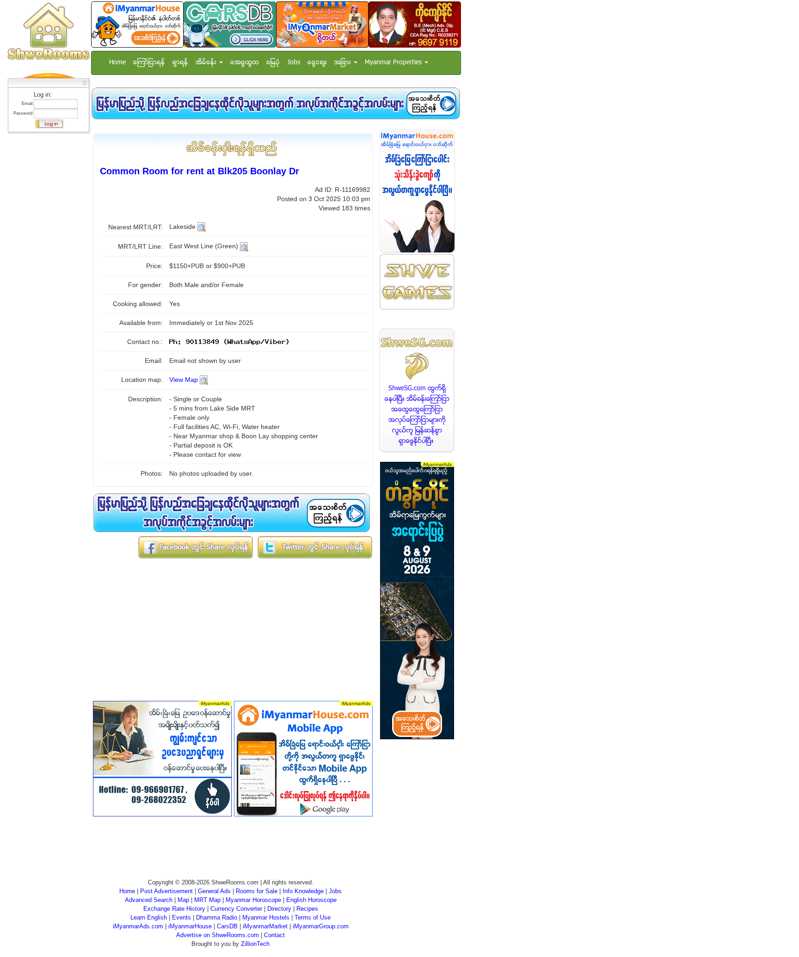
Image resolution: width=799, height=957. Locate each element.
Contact (274, 935)
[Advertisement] (46, 275)
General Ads (214, 891)
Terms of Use (313, 917)
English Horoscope (311, 899)
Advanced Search (148, 899)
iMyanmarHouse (190, 926)
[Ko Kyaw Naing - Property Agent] (415, 24)
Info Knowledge (303, 891)
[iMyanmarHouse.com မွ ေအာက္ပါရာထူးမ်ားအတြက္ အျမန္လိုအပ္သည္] (275, 103)
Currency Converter (236, 908)
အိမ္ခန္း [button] (207, 62)
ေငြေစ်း (317, 62)
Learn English (148, 917)
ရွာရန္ (180, 62)
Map (183, 899)
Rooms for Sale (256, 891)
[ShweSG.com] (417, 390)
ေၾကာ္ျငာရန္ (149, 62)
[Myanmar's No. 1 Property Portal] (137, 24)
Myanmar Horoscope (253, 899)
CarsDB (227, 926)
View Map (183, 379)
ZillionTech (255, 943)
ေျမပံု (273, 62)
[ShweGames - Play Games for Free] (417, 281)
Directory (279, 908)
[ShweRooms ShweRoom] (48, 31)
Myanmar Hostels (265, 917)
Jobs (293, 62)
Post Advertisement (166, 891)
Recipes (307, 908)
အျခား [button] (343, 62)
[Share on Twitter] (315, 546)
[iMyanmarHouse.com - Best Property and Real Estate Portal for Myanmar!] (417, 190)
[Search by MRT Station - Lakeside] (201, 226)
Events (181, 917)
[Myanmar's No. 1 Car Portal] (230, 24)
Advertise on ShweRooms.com (217, 935)
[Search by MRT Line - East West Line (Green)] (244, 246)
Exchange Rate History (174, 908)
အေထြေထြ (244, 62)
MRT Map (207, 899)
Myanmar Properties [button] (394, 62)
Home (117, 62)
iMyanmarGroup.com (321, 926)
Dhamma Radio (216, 917)
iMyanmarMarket (265, 926)
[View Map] (204, 379)
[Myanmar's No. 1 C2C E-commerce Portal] (322, 24)
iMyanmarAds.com (138, 926)
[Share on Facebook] (195, 546)
